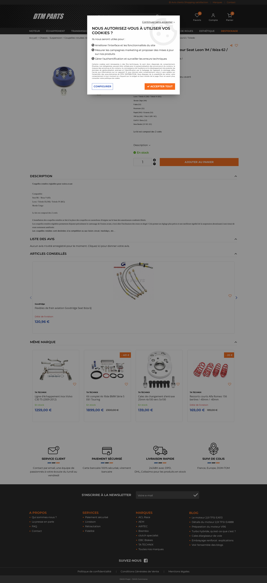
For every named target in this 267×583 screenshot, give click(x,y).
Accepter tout (161, 86)
